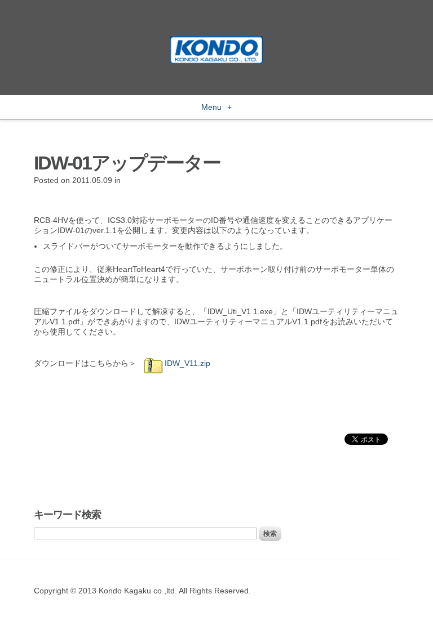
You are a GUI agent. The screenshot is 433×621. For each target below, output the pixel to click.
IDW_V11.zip (186, 363)
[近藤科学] (216, 41)
